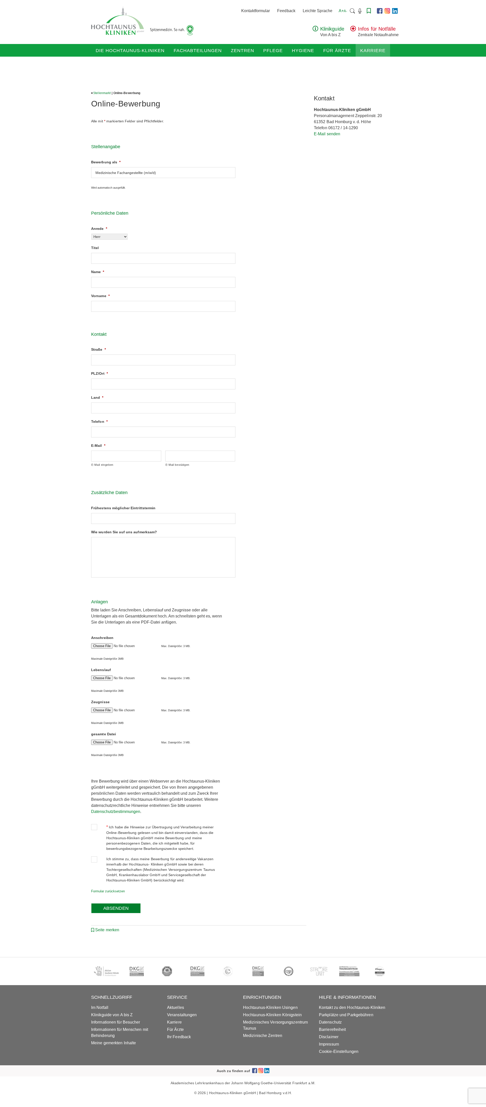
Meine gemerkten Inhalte (113, 1043)
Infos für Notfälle (377, 29)
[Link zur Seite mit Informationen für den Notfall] (353, 30)
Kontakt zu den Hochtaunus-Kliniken (352, 1007)
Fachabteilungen (198, 50)
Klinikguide (332, 29)
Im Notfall (99, 1007)
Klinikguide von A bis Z (112, 1015)
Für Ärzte (337, 50)
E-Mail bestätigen (177, 464)
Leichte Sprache (318, 11)
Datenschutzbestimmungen (115, 811)
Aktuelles (175, 1007)
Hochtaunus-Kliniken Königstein (272, 1015)
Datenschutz (330, 1022)
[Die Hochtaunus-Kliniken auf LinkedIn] (395, 11)
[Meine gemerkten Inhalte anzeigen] (369, 10)
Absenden (116, 908)
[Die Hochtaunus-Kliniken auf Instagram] (387, 11)
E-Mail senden (327, 134)
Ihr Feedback (179, 1037)
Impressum (329, 1044)
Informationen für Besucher (115, 1022)
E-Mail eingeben (102, 464)
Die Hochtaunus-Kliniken (130, 50)
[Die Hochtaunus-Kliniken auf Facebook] (379, 11)
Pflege (273, 50)
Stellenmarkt (102, 93)
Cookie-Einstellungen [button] (338, 1051)
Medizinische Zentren (262, 1035)
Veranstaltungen (182, 1015)
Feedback (286, 11)
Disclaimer (328, 1037)
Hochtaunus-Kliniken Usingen (270, 1007)
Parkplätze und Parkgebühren (346, 1015)
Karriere (373, 50)
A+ (343, 11)
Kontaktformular (255, 11)
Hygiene (303, 50)
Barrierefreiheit (332, 1029)
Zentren (242, 50)
